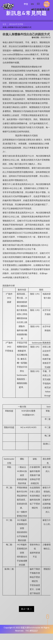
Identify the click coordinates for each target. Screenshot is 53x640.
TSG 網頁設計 (31, 631)
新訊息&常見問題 (16, 24)
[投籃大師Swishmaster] (7, 6)
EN (32, 4)
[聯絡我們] (38, 4)
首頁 (4, 24)
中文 (26, 4)
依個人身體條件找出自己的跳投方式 (17, 27)
